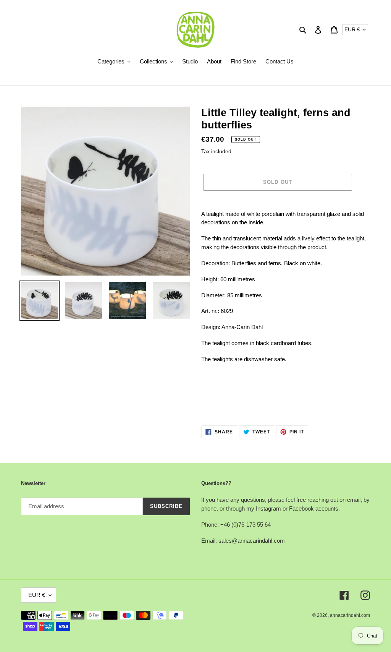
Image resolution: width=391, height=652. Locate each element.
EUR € (352, 29)
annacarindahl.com (350, 615)
